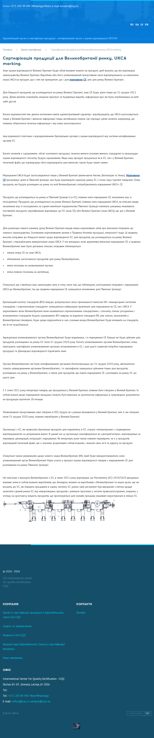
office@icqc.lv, (21, 701)
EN (146, 24)
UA (137, 24)
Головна (7, 49)
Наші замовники (13, 658)
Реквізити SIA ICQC (14, 635)
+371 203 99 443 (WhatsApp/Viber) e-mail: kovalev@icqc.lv (45, 6)
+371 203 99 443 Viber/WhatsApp (28, 695)
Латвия (80, 612)
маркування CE (77, 79)
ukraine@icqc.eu (40, 701)
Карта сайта (11, 713)
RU (132, 24)
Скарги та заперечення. (17, 626)
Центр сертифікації (31, 49)
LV (141, 24)
